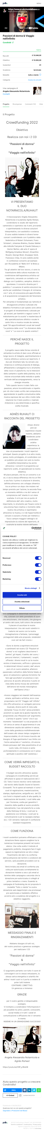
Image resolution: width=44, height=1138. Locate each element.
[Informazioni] (40, 75)
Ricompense (17, 104)
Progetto (6, 104)
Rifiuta (22, 608)
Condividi (7, 42)
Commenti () (30, 104)
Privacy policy (37, 1124)
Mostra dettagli (31, 588)
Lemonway (38, 1128)
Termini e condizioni (17, 1124)
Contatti (6, 94)
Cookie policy (28, 1124)
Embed (10, 1095)
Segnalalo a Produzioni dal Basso (15, 1111)
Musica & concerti (34, 80)
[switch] (38, 565)
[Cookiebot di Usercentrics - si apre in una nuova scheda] (31, 528)
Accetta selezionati (22, 601)
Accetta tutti (22, 595)
